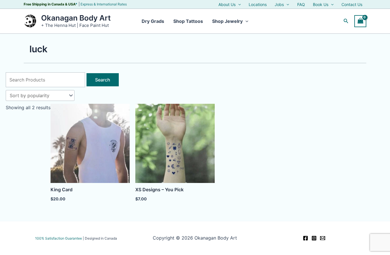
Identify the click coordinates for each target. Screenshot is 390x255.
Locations (258, 4)
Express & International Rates (104, 4)
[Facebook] (305, 238)
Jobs (279, 4)
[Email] (322, 238)
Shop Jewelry (227, 21)
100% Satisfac (58, 238)
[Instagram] (314, 238)
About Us (227, 4)
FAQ (301, 4)
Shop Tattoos (188, 21)
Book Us (320, 4)
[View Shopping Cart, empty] (360, 21)
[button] (238, 4)
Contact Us (351, 4)
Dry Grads (153, 21)
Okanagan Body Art (76, 17)
